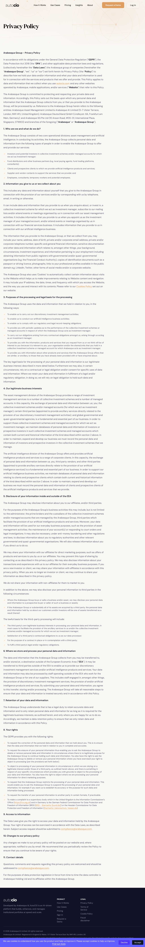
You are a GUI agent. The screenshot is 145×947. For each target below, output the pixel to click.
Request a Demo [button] (113, 5)
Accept (137, 942)
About (90, 5)
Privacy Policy (86, 903)
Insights (79, 5)
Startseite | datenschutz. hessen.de (60, 808)
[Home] (12, 5)
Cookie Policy (86, 913)
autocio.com (63, 83)
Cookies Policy (84, 286)
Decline (124, 942)
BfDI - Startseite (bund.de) (48, 805)
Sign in (60, 915)
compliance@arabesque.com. (76, 829)
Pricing (68, 5)
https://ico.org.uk (22, 802)
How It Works (40, 5)
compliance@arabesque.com (33, 868)
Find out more (58, 944)
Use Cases (55, 5)
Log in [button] (133, 5)
